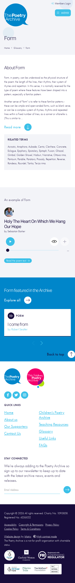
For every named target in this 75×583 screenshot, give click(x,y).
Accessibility (10, 524)
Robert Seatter (19, 329)
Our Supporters (16, 426)
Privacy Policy (52, 524)
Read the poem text (16, 260)
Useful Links (47, 438)
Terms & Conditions (30, 528)
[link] (10, 241)
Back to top (55, 354)
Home (8, 412)
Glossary (46, 431)
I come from (18, 324)
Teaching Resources (53, 424)
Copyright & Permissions (31, 524)
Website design (12, 536)
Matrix (27, 536)
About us (10, 419)
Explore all (12, 300)
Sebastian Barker (16, 231)
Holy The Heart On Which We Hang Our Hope (34, 224)
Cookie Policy (11, 528)
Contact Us (12, 433)
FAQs (43, 445)
